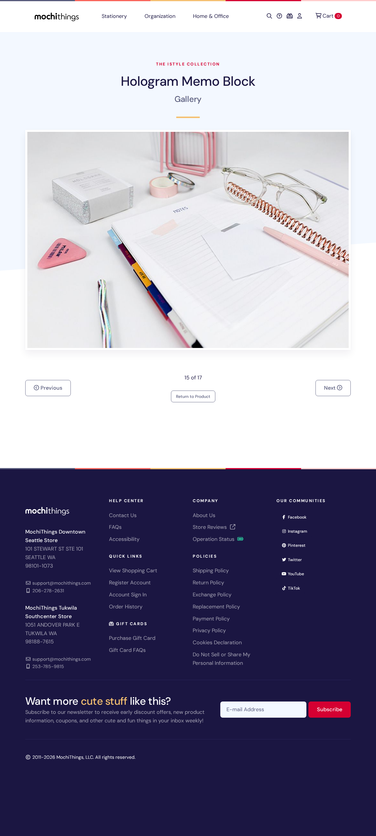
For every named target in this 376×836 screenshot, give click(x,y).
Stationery (114, 16)
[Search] (269, 16)
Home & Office (211, 16)
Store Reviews (210, 527)
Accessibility (124, 539)
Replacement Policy (216, 606)
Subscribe (334, 709)
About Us (204, 515)
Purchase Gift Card (132, 638)
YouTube (298, 573)
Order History (125, 606)
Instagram (299, 531)
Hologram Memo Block (188, 81)
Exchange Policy (212, 594)
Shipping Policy (211, 570)
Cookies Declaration (217, 642)
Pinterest (298, 545)
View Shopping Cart (133, 570)
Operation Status (214, 539)
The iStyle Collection (188, 64)
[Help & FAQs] (279, 16)
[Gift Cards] (289, 16)
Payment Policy (211, 618)
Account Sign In (128, 594)
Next (330, 387)
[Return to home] (56, 16)
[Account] (299, 16)
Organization (160, 16)
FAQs (115, 527)
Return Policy (208, 582)
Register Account (130, 582)
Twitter (297, 559)
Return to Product (193, 396)
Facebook (299, 517)
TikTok (296, 588)
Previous (50, 387)
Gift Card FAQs (127, 650)
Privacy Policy (209, 630)
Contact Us (123, 515)
